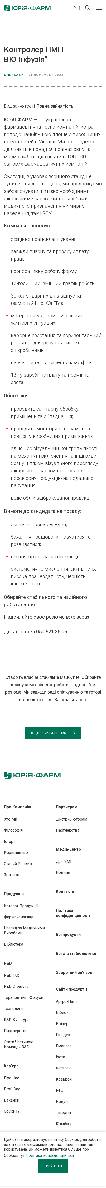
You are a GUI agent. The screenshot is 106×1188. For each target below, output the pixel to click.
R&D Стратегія (16, 986)
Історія (10, 841)
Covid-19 (12, 1111)
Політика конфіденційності (50, 1155)
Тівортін (63, 1112)
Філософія (13, 830)
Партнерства (15, 1030)
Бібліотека (13, 944)
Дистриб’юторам (71, 819)
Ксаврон (64, 1079)
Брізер (62, 1023)
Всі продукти (68, 934)
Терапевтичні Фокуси (23, 997)
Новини (63, 872)
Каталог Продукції (21, 906)
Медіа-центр (68, 849)
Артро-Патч (66, 1001)
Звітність (12, 874)
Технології (13, 1008)
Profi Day (12, 1089)
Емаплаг (63, 1046)
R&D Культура (16, 1019)
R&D (8, 963)
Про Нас (11, 1078)
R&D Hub (11, 975)
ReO (59, 1090)
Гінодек (63, 1034)
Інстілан (63, 1068)
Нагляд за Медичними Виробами (24, 930)
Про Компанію (17, 807)
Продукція (14, 893)
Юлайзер (64, 1123)
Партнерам (66, 807)
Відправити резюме (50, 733)
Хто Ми (10, 819)
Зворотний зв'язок (74, 972)
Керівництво (16, 852)
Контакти (65, 891)
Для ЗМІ (63, 861)
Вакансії (11, 1100)
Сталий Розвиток (19, 863)
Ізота (60, 1057)
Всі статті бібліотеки (76, 953)
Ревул (62, 1101)
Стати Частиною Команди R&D (19, 1044)
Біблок (62, 1012)
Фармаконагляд (18, 917)
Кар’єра (11, 1066)
